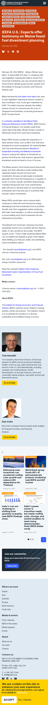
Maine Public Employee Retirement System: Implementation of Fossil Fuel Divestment (22, 272)
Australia (5, 599)
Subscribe (12, 566)
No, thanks (24, 699)
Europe (5, 602)
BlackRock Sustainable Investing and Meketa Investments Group (21, 151)
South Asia (6, 609)
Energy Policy (32, 14)
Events (5, 631)
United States (8, 26)
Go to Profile (9, 383)
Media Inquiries (8, 627)
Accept (9, 699)
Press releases (8, 620)
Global (4, 591)
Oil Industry (19, 20)
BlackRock (7, 11)
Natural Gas (7, 20)
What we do (7, 641)
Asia (3, 595)
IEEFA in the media (9, 624)
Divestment (30, 11)
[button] (44, 3)
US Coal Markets (20, 23)
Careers (5, 649)
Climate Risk (19, 11)
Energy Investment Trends (13, 14)
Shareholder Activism (35, 20)
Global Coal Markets (11, 17)
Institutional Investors (30, 17)
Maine (31, 23)
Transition (7, 23)
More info (22, 692)
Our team (6, 645)
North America (8, 606)
